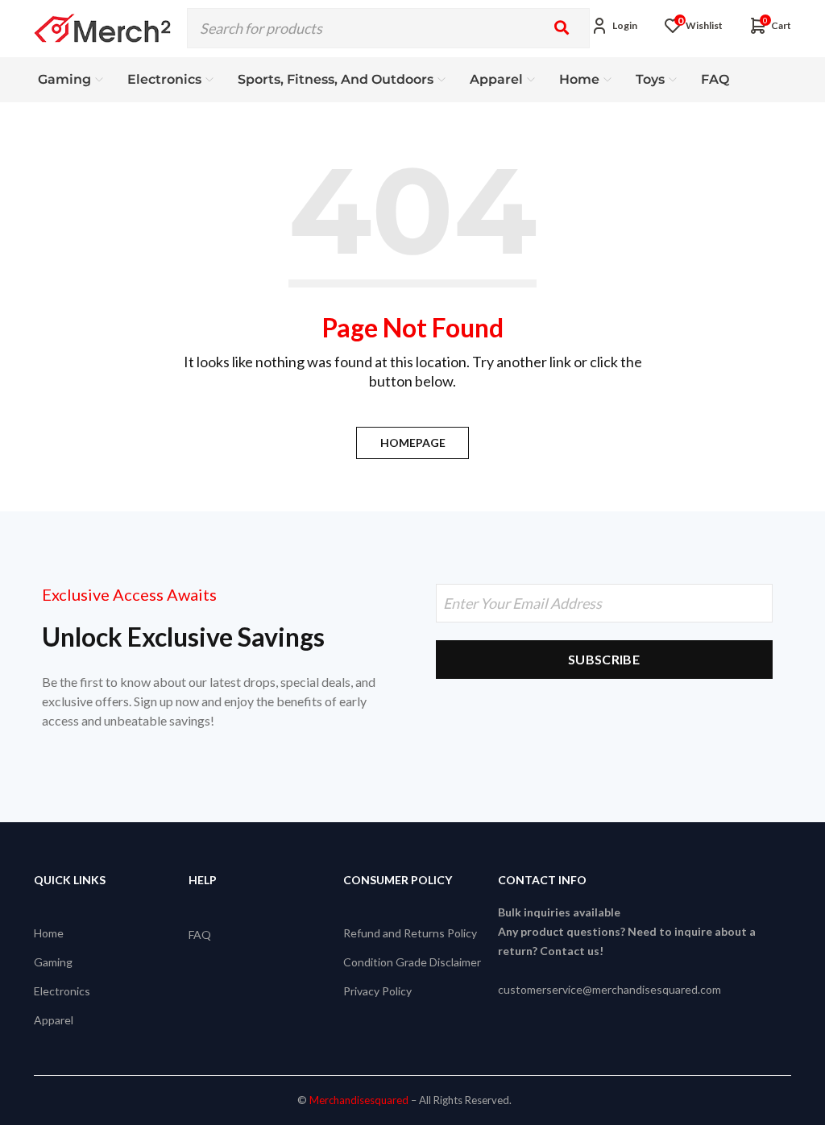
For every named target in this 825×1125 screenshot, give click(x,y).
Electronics (62, 991)
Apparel (53, 1020)
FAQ (200, 934)
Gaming (53, 962)
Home (49, 933)
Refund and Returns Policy (410, 933)
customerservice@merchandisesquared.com (609, 989)
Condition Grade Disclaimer (412, 962)
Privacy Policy (377, 991)
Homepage (413, 442)
